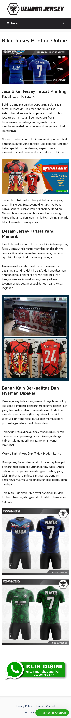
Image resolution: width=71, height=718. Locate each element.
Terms (39, 706)
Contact (50, 706)
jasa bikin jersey (33, 113)
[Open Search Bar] (63, 23)
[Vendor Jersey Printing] (35, 9)
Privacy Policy (24, 706)
